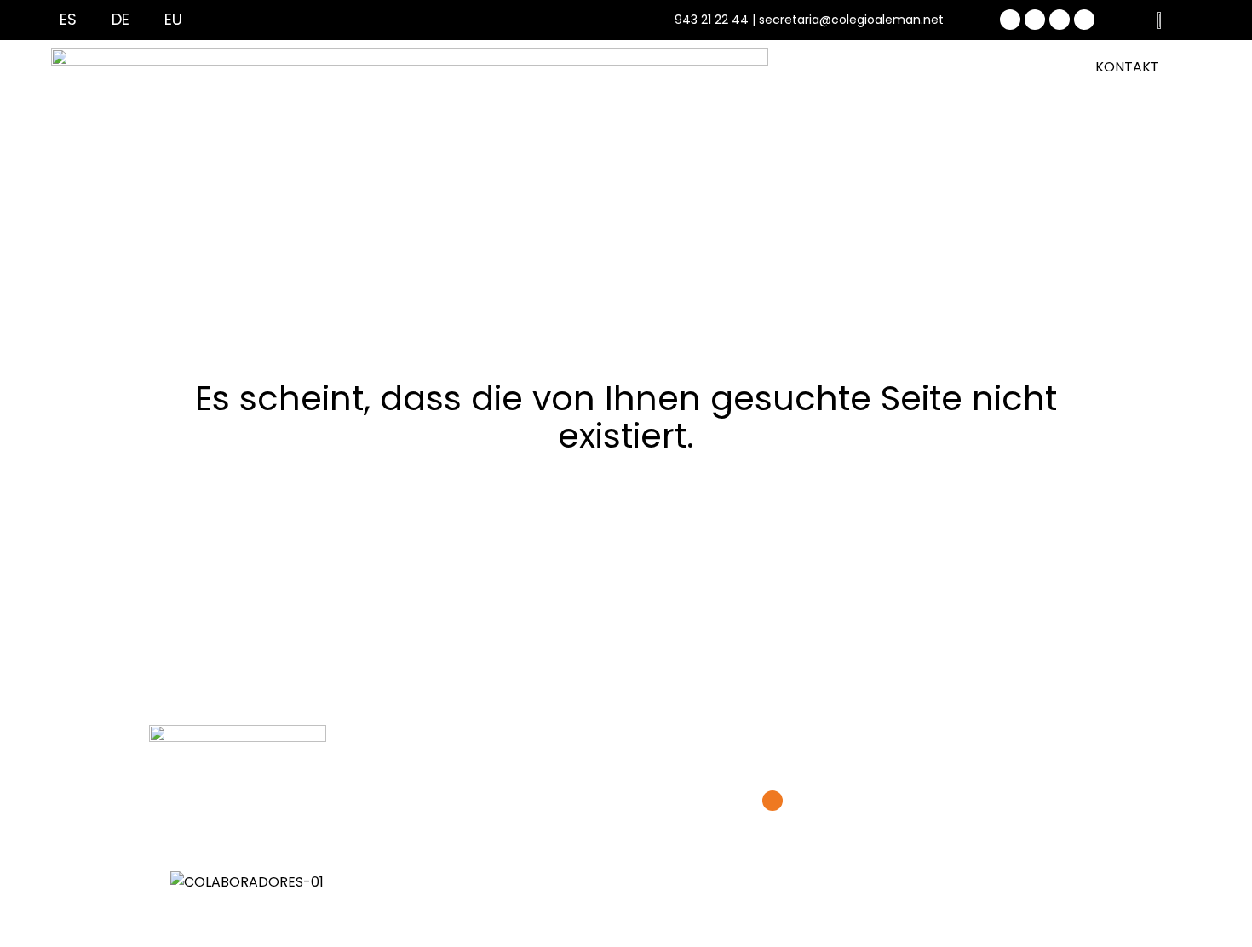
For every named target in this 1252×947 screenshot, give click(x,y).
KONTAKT (1127, 67)
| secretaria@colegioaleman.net (848, 19)
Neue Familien (306, 154)
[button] (626, 904)
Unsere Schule (425, 154)
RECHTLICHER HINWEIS (444, 732)
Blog (876, 154)
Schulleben (651, 154)
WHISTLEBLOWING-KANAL (936, 732)
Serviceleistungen (774, 154)
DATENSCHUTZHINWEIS (609, 732)
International (543, 154)
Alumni (945, 154)
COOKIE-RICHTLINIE (767, 732)
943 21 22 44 (712, 19)
